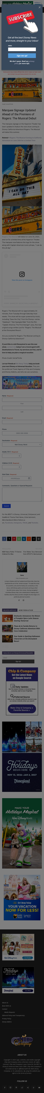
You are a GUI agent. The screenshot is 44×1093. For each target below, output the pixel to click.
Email (10, 46)
